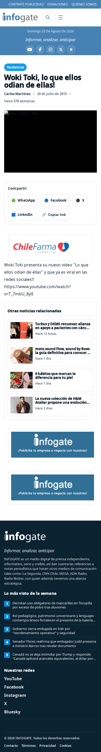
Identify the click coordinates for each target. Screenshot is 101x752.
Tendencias (15, 67)
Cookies (65, 745)
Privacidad (47, 745)
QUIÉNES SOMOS (84, 4)
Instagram (15, 695)
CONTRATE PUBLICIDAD (26, 4)
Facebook (14, 687)
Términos (28, 745)
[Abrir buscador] (47, 17)
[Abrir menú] (60, 17)
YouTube (13, 679)
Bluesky (12, 712)
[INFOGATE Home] (20, 17)
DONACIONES (57, 4)
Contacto (11, 745)
